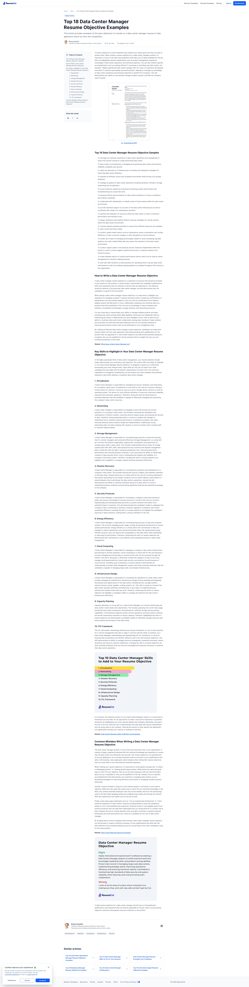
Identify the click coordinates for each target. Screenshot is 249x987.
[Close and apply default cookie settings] (48, 967)
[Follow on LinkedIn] (161, 926)
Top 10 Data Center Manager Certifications (110, 969)
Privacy (108, 982)
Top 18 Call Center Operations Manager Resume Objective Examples (76, 958)
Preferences (12, 980)
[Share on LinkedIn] (77, 118)
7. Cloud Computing (75, 89)
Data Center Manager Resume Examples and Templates (144, 958)
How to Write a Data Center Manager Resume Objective (75, 64)
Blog (72, 11)
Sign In (228, 3)
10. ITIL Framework (75, 97)
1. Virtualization (74, 73)
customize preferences (12, 974)
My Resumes (239, 3)
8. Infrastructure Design (76, 92)
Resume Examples (207, 3)
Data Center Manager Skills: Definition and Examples (120, 734)
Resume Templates (191, 3)
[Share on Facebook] (73, 118)
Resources (84, 982)
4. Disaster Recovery (75, 81)
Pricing (218, 3)
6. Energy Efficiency (75, 86)
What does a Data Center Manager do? (115, 344)
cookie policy (31, 974)
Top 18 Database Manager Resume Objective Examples (75, 969)
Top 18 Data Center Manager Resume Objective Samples (75, 60)
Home (66, 11)
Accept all (42, 980)
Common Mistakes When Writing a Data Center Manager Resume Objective (77, 102)
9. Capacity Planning (75, 94)
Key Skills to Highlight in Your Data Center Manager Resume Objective (77, 69)
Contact (100, 982)
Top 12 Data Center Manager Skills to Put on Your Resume (110, 958)
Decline (27, 980)
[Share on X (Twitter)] (68, 118)
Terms (115, 982)
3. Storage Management (77, 78)
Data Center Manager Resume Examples (116, 833)
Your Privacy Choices (128, 982)
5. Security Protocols (75, 84)
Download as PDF (130, 143)
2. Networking (73, 75)
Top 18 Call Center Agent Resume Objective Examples (145, 969)
